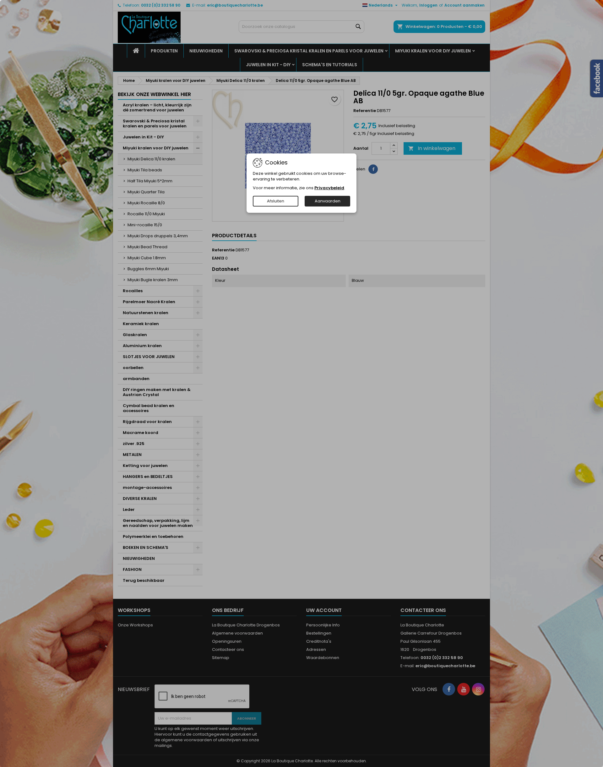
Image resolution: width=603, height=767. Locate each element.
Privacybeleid (329, 188)
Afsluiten (275, 201)
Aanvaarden (327, 201)
